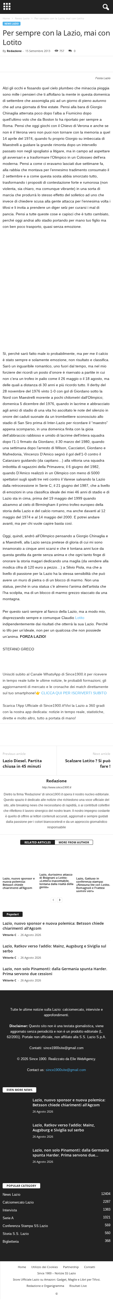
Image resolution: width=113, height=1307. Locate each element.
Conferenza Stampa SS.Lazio (25, 1226)
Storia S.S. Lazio (16, 1234)
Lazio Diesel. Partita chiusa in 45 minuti (22, 763)
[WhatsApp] (44, 64)
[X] (20, 64)
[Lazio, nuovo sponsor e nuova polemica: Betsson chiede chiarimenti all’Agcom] (20, 863)
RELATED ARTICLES (37, 842)
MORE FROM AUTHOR (74, 842)
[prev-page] (53, 900)
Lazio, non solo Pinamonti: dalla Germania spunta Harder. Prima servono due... (71, 1153)
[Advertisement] (56, 292)
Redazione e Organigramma (45, 1286)
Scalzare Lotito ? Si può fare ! (87, 763)
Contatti (89, 1267)
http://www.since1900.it (56, 787)
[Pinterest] (32, 64)
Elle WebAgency (82, 1059)
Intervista (10, 1210)
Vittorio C (9, 935)
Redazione (14, 51)
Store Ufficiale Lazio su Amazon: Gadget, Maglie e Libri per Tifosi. (56, 1279)
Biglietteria (11, 1242)
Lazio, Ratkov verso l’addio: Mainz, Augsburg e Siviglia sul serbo (64, 1127)
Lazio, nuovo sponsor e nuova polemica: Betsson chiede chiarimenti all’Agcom (19, 883)
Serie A (8, 1218)
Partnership (71, 1267)
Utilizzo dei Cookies (44, 1267)
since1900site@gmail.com (63, 1048)
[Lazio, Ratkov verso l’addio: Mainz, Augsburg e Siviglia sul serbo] (16, 1132)
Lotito (79, 618)
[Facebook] (8, 64)
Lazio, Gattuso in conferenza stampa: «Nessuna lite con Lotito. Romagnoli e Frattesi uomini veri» (93, 884)
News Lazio (22, 18)
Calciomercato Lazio (18, 1202)
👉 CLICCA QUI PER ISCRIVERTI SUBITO (71, 693)
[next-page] (59, 900)
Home (6, 18)
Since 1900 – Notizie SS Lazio (56, 1273)
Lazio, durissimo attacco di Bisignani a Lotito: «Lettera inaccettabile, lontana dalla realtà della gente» (56, 880)
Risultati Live (78, 1286)
